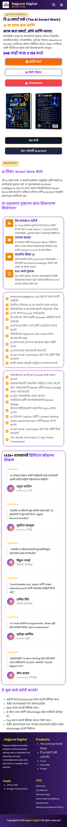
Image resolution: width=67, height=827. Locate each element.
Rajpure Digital (32, 821)
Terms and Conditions (47, 798)
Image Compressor (17, 788)
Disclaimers (42, 803)
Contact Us (41, 790)
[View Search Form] (54, 5)
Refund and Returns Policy (49, 807)
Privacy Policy (43, 794)
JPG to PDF (12, 785)
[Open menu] (61, 4)
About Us (40, 786)
